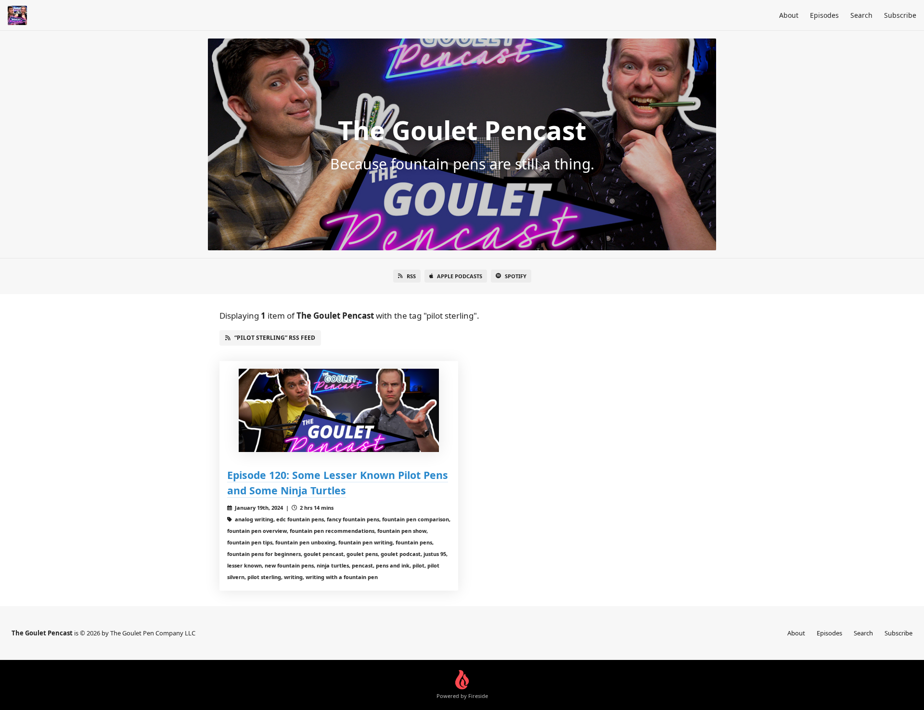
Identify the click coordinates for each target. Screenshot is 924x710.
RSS (411, 276)
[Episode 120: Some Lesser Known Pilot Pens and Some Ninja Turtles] (338, 410)
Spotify (515, 276)
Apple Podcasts (459, 276)
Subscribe (900, 15)
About (788, 15)
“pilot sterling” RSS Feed (274, 338)
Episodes (824, 15)
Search (861, 15)
